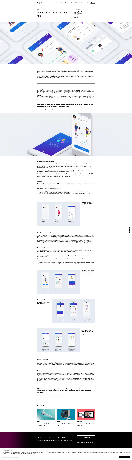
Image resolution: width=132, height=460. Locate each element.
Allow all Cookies (125, 457)
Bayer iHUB (53, 76)
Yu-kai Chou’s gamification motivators (50, 253)
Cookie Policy (32, 453)
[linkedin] (129, 232)
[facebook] (129, 228)
